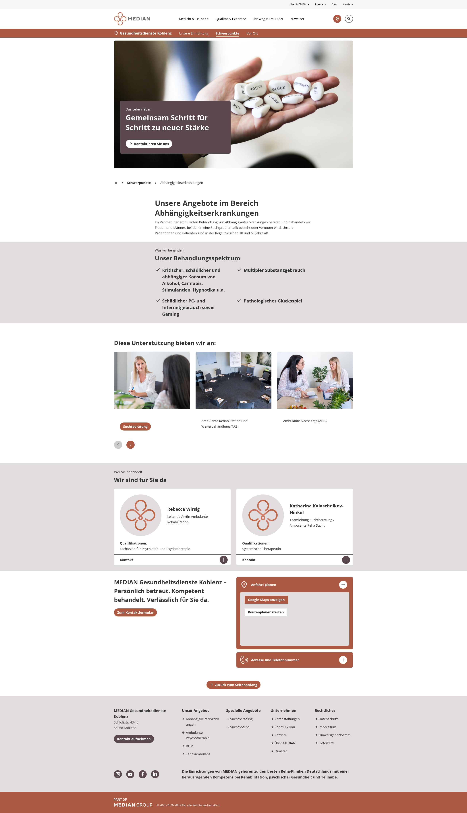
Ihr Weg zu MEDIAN (268, 19)
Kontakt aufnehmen (134, 739)
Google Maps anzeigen (266, 599)
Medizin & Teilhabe (193, 19)
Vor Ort (252, 33)
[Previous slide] (118, 445)
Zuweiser (297, 19)
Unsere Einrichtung (193, 33)
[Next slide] (130, 445)
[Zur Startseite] (132, 18)
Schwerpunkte (227, 33)
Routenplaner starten (266, 612)
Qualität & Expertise (231, 19)
